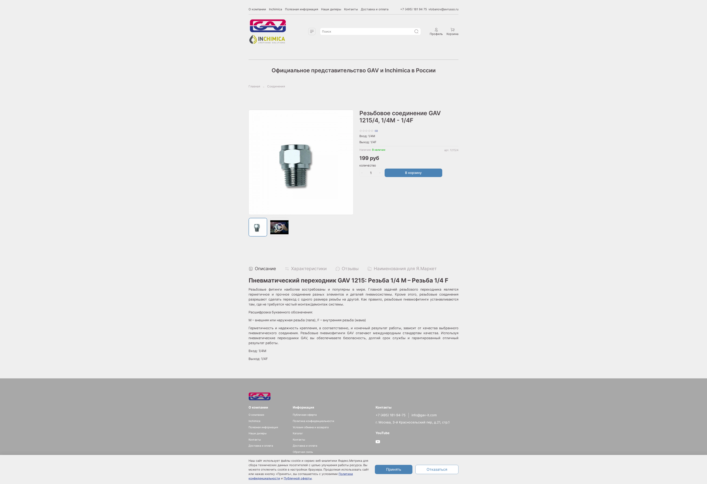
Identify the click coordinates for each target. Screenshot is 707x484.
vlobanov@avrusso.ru (443, 9)
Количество (367, 165)
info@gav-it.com (424, 415)
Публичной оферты (298, 478)
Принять (393, 469)
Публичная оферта (305, 414)
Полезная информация (301, 9)
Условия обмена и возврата (311, 427)
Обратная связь (303, 451)
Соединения (276, 86)
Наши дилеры (331, 9)
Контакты (351, 9)
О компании (257, 9)
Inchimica (275, 9)
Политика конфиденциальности (313, 421)
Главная (254, 86)
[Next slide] (347, 162)
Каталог (298, 433)
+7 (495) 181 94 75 (413, 9)
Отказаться (437, 469)
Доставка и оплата (374, 9)
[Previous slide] (254, 162)
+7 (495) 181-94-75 (391, 415)
